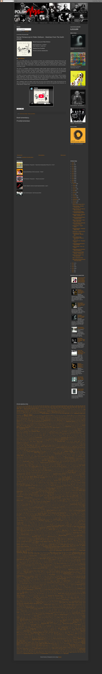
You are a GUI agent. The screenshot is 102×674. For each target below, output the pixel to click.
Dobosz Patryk (40, 441)
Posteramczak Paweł (31, 573)
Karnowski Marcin (45, 489)
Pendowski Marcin (55, 562)
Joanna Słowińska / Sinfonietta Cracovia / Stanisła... (79, 223)
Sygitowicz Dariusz (61, 609)
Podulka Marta (39, 569)
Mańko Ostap (43, 531)
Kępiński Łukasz (39, 491)
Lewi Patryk (25, 520)
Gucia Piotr (47, 466)
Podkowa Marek (26, 569)
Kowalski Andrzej (38, 505)
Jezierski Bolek (36, 480)
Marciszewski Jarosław (72, 531)
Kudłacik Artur (38, 511)
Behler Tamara (64, 416)
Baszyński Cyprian (49, 415)
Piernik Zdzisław (78, 564)
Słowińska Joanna (77, 594)
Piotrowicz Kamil (44, 567)
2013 (73, 169)
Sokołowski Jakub (59, 598)
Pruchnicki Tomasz (38, 574)
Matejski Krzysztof (45, 534)
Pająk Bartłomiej (19, 558)
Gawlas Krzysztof (27, 455)
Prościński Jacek (26, 574)
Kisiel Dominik (35, 492)
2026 (73, 271)
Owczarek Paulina (45, 557)
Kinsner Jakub (19, 492)
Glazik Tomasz (52, 457)
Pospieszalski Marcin (59, 572)
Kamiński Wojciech (72, 486)
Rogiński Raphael (67, 581)
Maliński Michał (36, 530)
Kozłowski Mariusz (56, 506)
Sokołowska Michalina (52, 598)
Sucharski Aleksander (47, 608)
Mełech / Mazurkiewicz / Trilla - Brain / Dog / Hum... (79, 221)
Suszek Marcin (24, 609)
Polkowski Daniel (82, 569)
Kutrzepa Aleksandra (35, 515)
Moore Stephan (35, 543)
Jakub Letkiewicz (69, 474)
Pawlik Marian (73, 560)
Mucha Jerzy (47, 544)
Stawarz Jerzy (64, 603)
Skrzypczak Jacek (25, 594)
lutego (74, 185)
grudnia (74, 202)
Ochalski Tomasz (36, 552)
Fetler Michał (25, 450)
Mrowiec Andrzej (37, 544)
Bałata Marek (36, 412)
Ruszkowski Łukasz (35, 584)
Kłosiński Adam (71, 494)
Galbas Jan (83, 452)
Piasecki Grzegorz (32, 564)
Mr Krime (25, 544)
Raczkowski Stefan (20, 578)
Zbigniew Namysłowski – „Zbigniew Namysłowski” (81, 365)
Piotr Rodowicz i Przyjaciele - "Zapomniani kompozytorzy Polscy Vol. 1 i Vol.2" (39, 164)
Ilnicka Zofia (69, 471)
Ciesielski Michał (79, 432)
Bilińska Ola (22, 420)
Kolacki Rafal (44, 496)
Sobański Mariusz (36, 597)
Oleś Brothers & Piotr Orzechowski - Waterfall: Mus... (78, 234)
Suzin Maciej (35, 609)
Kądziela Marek (20, 491)
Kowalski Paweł (65, 505)
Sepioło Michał (70, 589)
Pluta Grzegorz (64, 568)
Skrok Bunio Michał (81, 593)
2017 (73, 176)
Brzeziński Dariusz (35, 426)
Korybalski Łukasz (39, 501)
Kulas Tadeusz (63, 511)
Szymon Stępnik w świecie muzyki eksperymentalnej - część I (35, 185)
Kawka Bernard (41, 490)
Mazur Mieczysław (74, 535)
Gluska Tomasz (82, 457)
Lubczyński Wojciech (73, 521)
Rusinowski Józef (23, 584)
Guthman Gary (81, 466)
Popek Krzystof (46, 571)
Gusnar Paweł (75, 466)
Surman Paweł (19, 609)
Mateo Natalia (55, 534)
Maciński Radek (43, 526)
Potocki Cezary (38, 573)
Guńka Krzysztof (70, 466)
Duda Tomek (29, 445)
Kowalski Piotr (70, 505)
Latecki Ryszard (44, 516)
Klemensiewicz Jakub (77, 492)
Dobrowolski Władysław (69, 441)
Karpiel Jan (62, 489)
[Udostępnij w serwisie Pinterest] (23, 109)
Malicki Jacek (80, 529)
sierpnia (74, 195)
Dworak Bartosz (38, 446)
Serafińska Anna (82, 589)
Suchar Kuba (40, 608)
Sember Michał (41, 589)
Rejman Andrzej (53, 579)
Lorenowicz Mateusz (66, 521)
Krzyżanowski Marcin (20, 510)
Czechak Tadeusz (59, 436)
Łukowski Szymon (61, 525)
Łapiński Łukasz (27, 524)
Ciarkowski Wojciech (81, 431)
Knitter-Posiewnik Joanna (41, 495)
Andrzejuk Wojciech (67, 409)
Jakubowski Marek (39, 475)
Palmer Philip (37, 558)
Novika (61, 549)
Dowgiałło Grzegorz (82, 442)
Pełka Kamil (41, 562)
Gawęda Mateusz (20, 455)
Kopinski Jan (37, 500)
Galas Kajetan (72, 452)
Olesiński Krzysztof (43, 553)
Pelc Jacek (29, 562)
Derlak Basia (52, 440)
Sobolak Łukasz (64, 597)
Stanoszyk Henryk (55, 602)
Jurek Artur (73, 481)
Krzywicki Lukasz (77, 509)
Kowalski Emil (43, 505)
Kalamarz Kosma (79, 484)
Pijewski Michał (65, 565)
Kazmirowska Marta (60, 490)
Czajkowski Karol (76, 435)
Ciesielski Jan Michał (58, 432)
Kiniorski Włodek (82, 491)
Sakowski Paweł (50, 587)
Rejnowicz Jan (59, 579)
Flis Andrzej (58, 450)
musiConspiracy (26, 545)
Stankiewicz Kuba (40, 602)
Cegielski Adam (22, 428)
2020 (21, 113)
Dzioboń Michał (79, 447)
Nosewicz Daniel (53, 549)
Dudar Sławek (35, 445)
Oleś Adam (64, 553)
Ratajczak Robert (26, 579)
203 (22, 408)
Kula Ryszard (59, 511)
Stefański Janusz (47, 604)
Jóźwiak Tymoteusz (42, 481)
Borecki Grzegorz (58, 422)
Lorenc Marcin (59, 521)
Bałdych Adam (42, 412)
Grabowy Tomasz (31, 462)
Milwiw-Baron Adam (62, 540)
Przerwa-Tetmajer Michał (68, 574)
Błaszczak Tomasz (22, 421)
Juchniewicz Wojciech (49, 481)
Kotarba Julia (27, 504)
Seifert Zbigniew (30, 589)
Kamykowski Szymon (79, 486)
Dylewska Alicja (80, 446)
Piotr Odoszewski (33, 567)
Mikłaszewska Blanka (81, 539)
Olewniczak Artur (25, 554)
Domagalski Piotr (20, 442)
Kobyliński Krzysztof (68, 495)
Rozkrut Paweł (19, 583)
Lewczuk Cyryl (77, 519)
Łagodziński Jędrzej (20, 524)
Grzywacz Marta (42, 466)
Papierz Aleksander (25, 559)
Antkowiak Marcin (74, 409)
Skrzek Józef (19, 594)
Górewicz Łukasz (59, 461)
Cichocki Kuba (25, 432)
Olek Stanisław (24, 553)
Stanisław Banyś (82, 601)
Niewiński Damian (37, 549)
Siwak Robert (56, 592)
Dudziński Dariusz (58, 445)
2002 (27, 407)
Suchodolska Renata (55, 608)
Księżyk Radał (26, 510)
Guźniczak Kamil (28, 467)
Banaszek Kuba (61, 412)
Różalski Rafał (24, 583)
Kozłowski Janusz (37, 506)
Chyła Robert (70, 431)
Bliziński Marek (59, 420)
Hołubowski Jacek (77, 470)
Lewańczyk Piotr (64, 519)
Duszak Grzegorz (76, 445)
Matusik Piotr (68, 534)
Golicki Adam (44, 460)
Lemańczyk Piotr (22, 518)
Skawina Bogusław (73, 592)
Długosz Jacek (19, 441)
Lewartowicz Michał (71, 519)
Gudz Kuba (56, 466)
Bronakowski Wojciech (54, 425)
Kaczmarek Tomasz (43, 484)
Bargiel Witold (57, 413)
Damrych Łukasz (77, 437)
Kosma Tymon (65, 501)
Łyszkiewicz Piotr (68, 525)
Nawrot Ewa (78, 546)
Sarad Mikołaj (32, 588)
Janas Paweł (73, 475)
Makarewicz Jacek (33, 529)
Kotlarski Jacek (33, 504)
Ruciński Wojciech (50, 583)
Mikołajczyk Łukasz (20, 540)
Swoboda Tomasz (48, 609)
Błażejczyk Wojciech (48, 421)
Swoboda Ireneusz (41, 609)
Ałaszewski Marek (41, 409)
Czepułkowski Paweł (20, 437)
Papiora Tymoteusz (39, 559)
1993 (76, 405)
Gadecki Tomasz (37, 452)
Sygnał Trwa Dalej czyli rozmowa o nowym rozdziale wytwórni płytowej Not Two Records (81, 280)
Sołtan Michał (45, 599)
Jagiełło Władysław (44, 474)
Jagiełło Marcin (38, 474)
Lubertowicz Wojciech (81, 521)
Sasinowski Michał (51, 588)
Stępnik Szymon (71, 604)
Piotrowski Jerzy (65, 567)
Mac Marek (73, 525)
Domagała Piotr (26, 442)
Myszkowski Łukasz (58, 545)
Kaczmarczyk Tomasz (29, 484)
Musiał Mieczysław (20, 545)
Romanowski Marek (43, 582)
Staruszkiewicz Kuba (38, 603)
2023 (73, 266)
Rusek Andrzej (78, 583)
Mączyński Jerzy (56, 536)
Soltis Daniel (26, 599)
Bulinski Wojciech (38, 427)
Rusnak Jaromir (29, 584)
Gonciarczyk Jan (69, 460)
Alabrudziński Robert (66, 408)
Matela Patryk (50, 534)
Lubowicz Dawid (20, 522)
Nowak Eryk (83, 549)
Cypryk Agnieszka (29, 435)
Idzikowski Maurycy (54, 471)
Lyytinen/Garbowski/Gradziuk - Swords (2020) (79, 244)
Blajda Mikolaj (41, 420)
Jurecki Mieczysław (60, 481)
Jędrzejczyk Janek (43, 480)
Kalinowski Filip (53, 485)
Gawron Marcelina (46, 455)
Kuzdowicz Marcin (53, 515)
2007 (39, 407)
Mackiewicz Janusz (59, 526)
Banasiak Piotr (55, 412)
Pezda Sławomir (57, 563)
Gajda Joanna (62, 452)
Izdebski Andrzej (52, 472)
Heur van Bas (59, 470)
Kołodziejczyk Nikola (28, 497)
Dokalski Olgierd (77, 441)
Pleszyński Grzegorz (44, 568)
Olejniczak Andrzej (76, 552)
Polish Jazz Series (53, 22)
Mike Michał (76, 539)
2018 (73, 178)
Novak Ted (58, 549)
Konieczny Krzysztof (58, 499)
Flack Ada (47, 450)
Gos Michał (31, 461)
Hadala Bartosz (52, 467)
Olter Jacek (56, 554)
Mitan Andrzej (54, 541)
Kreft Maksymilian (55, 507)
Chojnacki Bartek (58, 430)
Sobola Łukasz (58, 597)
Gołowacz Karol (57, 460)
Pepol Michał (61, 562)
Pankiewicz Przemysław (81, 558)
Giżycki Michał (46, 457)
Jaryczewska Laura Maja (74, 477)
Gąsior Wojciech (31, 456)
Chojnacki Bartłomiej (64, 430)
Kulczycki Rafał (69, 511)
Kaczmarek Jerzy (37, 484)
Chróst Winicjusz (64, 431)
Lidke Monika (66, 520)
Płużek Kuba (82, 568)
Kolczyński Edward (58, 496)
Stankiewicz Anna (33, 602)
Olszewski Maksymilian (44, 554)
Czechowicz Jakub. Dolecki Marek (68, 436)
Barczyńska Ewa (52, 413)
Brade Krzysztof (36, 425)
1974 (44, 405)
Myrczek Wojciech (44, 545)
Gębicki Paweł (56, 456)
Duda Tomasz (24, 445)
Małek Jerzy (64, 530)
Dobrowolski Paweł (61, 441)
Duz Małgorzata (25, 446)
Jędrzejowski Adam (65, 480)
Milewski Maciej (44, 540)
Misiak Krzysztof (82, 540)
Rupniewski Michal (72, 583)
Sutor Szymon (30, 609)
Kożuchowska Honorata (69, 506)
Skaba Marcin (67, 592)
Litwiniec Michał (42, 521)
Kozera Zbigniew (82, 505)
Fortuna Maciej (36, 451)
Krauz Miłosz (83, 506)
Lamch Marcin (33, 516)
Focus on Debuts (34, 22)
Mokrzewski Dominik (81, 541)
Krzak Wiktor (42, 509)
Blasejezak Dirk (47, 420)
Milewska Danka (38, 540)
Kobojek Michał (49, 495)
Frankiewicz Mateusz (60, 451)
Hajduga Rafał (75, 467)
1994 (78, 405)
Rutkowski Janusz (49, 584)
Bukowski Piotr (31, 427)
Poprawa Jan (21, 572)
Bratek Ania (48, 425)
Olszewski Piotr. (51, 554)
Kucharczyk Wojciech (64, 510)
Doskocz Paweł (75, 442)
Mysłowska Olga (51, 545)
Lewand (21, 519)
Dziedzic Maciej (67, 447)
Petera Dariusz (39, 563)
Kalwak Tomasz (27, 486)
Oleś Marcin (82, 553)
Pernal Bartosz (23, 563)
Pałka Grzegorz (43, 558)
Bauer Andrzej (55, 415)
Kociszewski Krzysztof (27, 496)
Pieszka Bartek (28, 565)
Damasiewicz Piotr (65, 437)
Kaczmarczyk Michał (72, 482)
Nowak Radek (24, 550)
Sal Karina (58, 587)
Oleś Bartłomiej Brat (76, 553)
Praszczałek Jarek (59, 573)
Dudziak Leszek (45, 445)
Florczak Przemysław (69, 450)
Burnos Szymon (56, 427)
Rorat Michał (77, 582)
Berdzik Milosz (20, 417)
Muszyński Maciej (32, 545)
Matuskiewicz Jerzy (74, 534)
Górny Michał (83, 461)
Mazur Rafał (79, 535)
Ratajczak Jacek (19, 579)
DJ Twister (79, 440)
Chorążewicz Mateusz (35, 431)
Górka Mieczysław (66, 461)
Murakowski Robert (70, 544)
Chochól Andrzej (41, 430)
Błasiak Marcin (78, 420)
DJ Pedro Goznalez (73, 440)
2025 (73, 270)
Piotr (29, 567)
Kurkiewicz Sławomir (41, 514)
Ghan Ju (60, 456)
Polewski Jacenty (65, 569)
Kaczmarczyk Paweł (21, 484)
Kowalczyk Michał (54, 504)
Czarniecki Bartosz (39, 436)
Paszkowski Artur (71, 559)
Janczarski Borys (79, 475)
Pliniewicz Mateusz (58, 568)
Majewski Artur (42, 527)
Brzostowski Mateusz (49, 426)
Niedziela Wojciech (49, 548)
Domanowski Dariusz (32, 442)
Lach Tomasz (23, 516)
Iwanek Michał (23, 472)
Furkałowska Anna (25, 452)
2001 (24, 407)
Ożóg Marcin (51, 557)
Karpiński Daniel (67, 489)
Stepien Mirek (60, 604)
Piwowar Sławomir (22, 568)
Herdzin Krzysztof (48, 470)
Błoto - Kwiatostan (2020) (78, 257)
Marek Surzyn (79, 531)
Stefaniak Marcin (27, 604)
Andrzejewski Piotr (60, 409)
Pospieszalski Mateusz (76, 572)
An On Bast (47, 409)
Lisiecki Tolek (36, 521)
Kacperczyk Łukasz (42, 482)
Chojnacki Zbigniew (77, 430)
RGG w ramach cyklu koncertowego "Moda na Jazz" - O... (78, 238)
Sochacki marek (19, 598)
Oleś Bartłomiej (68, 553)
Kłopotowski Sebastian (59, 494)
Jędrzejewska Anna (50, 480)
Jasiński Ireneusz (44, 479)
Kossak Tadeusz (75, 501)
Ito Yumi (84, 471)
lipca (74, 194)
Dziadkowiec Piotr (48, 447)
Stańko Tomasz (75, 602)
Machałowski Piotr (78, 525)
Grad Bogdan (37, 462)
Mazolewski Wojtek (63, 535)
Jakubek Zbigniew (82, 474)
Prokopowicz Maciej (20, 574)
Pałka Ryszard (54, 558)
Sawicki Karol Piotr (63, 588)
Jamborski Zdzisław (54, 475)
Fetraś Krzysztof (31, 450)
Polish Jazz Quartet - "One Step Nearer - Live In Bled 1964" (81, 352)
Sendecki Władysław (48, 589)
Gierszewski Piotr (20, 457)
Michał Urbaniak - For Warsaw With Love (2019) (79, 209)
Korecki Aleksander (68, 500)
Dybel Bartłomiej (58, 446)
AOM (84, 409)
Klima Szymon (22, 494)
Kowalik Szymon (25, 505)
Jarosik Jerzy (51, 477)
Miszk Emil (25, 541)
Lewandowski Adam (33, 519)
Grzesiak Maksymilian (45, 465)
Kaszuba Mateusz (28, 490)
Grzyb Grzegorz (82, 465)
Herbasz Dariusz (41, 470)
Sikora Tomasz (35, 592)
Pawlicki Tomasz (62, 560)
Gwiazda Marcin (39, 467)
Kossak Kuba (70, 501)
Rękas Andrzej (75, 579)
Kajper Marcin (73, 484)
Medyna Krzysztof (79, 536)
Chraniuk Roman (52, 431)
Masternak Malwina (32, 534)
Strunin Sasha (23, 607)
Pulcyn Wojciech (27, 577)
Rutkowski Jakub (42, 584)
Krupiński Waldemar (32, 509)
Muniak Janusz (63, 544)
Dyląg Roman (74, 446)
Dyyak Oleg (38, 447)
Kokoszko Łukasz (38, 496)
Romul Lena (72, 582)
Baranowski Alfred (25, 413)
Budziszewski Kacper (75, 426)
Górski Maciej (19, 462)
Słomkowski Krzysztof (70, 594)
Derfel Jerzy (43, 440)
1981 (58, 405)
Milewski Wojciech (50, 540)
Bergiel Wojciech (34, 417)
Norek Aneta (47, 549)
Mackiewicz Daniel (50, 526)
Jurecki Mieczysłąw (67, 481)
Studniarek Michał (65, 607)
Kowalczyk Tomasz (60, 504)
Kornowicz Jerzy (19, 501)
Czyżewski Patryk (51, 437)
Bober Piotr (54, 421)
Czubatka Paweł (45, 437)
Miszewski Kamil (20, 541)
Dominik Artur (50, 442)
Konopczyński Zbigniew (75, 499)
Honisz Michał (19, 471)
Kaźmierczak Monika (67, 490)
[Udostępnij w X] (20, 109)
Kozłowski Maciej (50, 506)
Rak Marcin (49, 578)
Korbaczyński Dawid (55, 500)
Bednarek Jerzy (50, 416)
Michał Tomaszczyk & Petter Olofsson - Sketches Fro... (78, 253)
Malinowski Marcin (23, 530)
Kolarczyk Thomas (50, 496)
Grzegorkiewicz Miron (23, 465)
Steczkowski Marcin (20, 604)
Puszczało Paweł (48, 577)
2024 (73, 268)
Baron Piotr (67, 413)
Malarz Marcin (64, 529)
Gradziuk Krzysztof (44, 462)
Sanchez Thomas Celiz (81, 587)
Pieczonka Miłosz (49, 564)
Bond (42, 422)
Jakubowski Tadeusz (47, 475)
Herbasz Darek (34, 470)
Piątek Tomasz (43, 564)
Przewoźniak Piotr (76, 574)
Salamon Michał (68, 587)
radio (24, 578)
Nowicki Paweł (71, 550)
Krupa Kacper (25, 509)
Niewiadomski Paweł (30, 549)
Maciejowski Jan (38, 526)
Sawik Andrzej (68, 588)
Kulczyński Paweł (75, 511)
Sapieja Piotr (25, 588)
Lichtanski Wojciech (53, 520)
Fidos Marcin (37, 450)
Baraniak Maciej (19, 413)
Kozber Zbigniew (76, 505)
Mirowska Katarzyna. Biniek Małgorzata (73, 540)
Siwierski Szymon (62, 592)
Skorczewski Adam (40, 593)
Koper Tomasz (32, 500)
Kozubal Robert (62, 506)
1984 (64, 405)
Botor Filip (26, 425)
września (75, 197)
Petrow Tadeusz (51, 563)
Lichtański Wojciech (60, 520)
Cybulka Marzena (23, 435)
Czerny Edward (26, 437)
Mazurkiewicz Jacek (36, 536)
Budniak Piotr (68, 426)
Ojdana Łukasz (53, 552)
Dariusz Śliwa (83, 437)
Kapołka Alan (48, 487)
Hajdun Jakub (80, 467)
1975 (46, 405)
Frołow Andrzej (82, 451)
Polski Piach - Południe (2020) (79, 231)
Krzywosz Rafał (82, 509)
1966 (29, 405)
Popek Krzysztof (52, 571)
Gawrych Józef (75, 455)
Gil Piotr (36, 457)
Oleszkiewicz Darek (57, 553)
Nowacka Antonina (66, 549)
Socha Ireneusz (82, 597)
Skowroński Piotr (75, 593)
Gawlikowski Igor (40, 455)
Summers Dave (82, 608)
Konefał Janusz (29, 499)
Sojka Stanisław (38, 598)
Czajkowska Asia (55, 435)
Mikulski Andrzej (26, 540)
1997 (84, 405)
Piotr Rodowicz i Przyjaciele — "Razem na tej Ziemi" (33, 178)
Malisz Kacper (41, 530)
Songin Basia (55, 599)
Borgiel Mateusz (76, 422)
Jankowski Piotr (82, 476)
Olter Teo (60, 554)
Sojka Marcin (33, 598)
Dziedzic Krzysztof (60, 447)
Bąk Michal (22, 416)
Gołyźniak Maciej (63, 460)
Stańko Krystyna (62, 602)
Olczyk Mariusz (69, 552)
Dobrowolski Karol (53, 441)
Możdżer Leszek (20, 544)
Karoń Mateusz (57, 489)
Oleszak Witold (50, 553)
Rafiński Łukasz (39, 578)
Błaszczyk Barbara (28, 421)
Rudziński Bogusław (61, 583)
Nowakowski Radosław (37, 550)
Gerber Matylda (51, 456)
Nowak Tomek (30, 550)
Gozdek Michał (41, 461)
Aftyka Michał (53, 408)
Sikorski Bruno (40, 592)
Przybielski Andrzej (20, 576)
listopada (75, 201)
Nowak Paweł (19, 550)
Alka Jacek (36, 409)
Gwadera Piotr (34, 467)
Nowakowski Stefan (52, 550)
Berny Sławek (39, 417)
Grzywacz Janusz (27, 466)
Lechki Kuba (68, 516)
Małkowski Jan (76, 530)
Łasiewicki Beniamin (33, 524)
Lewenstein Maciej (20, 520)
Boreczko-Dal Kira (65, 422)
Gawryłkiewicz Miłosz (81, 455)
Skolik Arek (22, 593)
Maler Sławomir (69, 529)
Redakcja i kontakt (75, 22)
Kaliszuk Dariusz (21, 486)
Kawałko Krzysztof (35, 490)
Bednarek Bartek (38, 416)
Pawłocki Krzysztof (22, 562)
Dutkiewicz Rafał (19, 446)
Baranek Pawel (82, 412)
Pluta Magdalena (70, 568)
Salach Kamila (62, 587)
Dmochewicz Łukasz (25, 441)
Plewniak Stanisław (51, 568)
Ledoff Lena (73, 516)
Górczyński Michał (52, 461)
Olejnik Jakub (82, 552)
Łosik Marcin (63, 524)
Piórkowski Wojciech (77, 567)
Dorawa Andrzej (56, 442)
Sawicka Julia (56, 588)
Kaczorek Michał (51, 484)
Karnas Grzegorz (38, 489)
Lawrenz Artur (54, 516)
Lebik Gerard (63, 516)
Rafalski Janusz (33, 578)
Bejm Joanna (75, 416)
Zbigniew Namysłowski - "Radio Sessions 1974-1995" (81, 291)
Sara (29, 588)
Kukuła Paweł (54, 511)
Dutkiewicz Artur (82, 445)
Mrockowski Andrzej (30, 544)
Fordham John (82, 450)
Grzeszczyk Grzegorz (66, 465)
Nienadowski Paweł (22, 549)
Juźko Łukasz (19, 482)
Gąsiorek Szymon (37, 456)
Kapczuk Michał (31, 487)
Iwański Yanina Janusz (40, 472)
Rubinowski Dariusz (36, 583)
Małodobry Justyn (82, 530)
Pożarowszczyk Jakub (45, 573)
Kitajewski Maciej (50, 492)
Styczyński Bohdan (80, 607)
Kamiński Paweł (66, 486)
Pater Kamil (81, 559)
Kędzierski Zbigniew (26, 491)
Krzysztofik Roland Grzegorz (63, 509)
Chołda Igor (21, 431)
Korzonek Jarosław (53, 501)
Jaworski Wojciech (82, 479)
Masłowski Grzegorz (25, 534)
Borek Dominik (70, 422)
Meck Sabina (73, 536)
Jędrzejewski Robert (57, 480)
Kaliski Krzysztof (78, 485)
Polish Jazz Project (64, 22)
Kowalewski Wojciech (81, 504)
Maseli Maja (19, 534)
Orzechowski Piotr (33, 555)
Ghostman (65, 456)
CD (82, 427)
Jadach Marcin (28, 474)
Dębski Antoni (56, 440)
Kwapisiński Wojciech (66, 515)
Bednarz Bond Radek (57, 416)
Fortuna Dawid (30, 451)
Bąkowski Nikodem (32, 416)
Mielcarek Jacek (32, 539)
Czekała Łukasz (77, 436)
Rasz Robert (83, 578)
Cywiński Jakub (42, 435)
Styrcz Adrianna (27, 608)
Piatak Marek (38, 564)
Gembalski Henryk (44, 456)
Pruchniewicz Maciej (45, 574)
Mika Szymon (70, 539)
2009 (73, 163)
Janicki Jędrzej (33, 476)
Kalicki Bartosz (40, 485)
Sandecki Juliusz (20, 588)
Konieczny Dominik (51, 499)
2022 (73, 265)
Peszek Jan (34, 563)
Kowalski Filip (48, 505)
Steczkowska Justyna (81, 603)
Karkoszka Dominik (20, 489)
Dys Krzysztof (33, 447)
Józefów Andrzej (36, 481)
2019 (73, 180)
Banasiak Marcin (48, 412)
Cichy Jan (35, 432)
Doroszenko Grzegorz (62, 442)
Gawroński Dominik (60, 455)
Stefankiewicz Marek (34, 604)
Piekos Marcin (54, 564)
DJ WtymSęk (83, 440)
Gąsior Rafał (26, 456)
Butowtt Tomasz (68, 427)
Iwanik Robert (28, 472)
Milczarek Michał (32, 540)
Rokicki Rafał (23, 582)
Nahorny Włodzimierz (25, 546)
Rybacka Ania (73, 584)
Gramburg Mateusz (58, 462)
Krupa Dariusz (20, 509)
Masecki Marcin (76, 532)
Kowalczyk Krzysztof (47, 504)
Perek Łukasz (66, 562)
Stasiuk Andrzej (45, 603)
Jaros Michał (42, 477)
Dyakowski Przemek (51, 446)
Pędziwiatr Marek (63, 563)
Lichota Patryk (46, 520)
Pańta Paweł (19, 559)
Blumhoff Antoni (73, 420)
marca (74, 187)
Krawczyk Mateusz (32, 507)
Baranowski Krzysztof (32, 413)
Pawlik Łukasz (67, 560)
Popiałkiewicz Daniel (59, 571)
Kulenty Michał (80, 511)
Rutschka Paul (68, 584)
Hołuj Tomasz (83, 470)
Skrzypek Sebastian (44, 594)
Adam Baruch (21, 58)
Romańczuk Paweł (58, 582)
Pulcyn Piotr (21, 577)
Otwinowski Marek (39, 557)
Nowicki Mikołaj (65, 550)
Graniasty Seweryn (66, 462)
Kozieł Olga (19, 506)
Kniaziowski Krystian (26, 495)
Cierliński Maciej (51, 432)
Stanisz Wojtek (26, 602)
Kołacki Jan (64, 496)
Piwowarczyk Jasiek (29, 568)
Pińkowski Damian (25, 567)
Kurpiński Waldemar (49, 514)
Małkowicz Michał (70, 530)
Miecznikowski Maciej (25, 539)
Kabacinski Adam (25, 482)
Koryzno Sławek (46, 501)
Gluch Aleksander (77, 457)
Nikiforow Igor (42, 549)
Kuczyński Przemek (31, 511)
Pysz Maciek (61, 577)
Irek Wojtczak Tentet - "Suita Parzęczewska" (81, 378)
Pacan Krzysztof (64, 557)
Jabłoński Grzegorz (58, 472)
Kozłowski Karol (44, 506)
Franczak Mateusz (43, 451)
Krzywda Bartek (71, 509)
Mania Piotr (23, 531)
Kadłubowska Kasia (57, 484)
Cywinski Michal (35, 435)
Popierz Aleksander (71, 571)
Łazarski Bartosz (46, 524)
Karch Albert (76, 487)
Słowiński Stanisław (21, 596)
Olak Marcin (63, 552)
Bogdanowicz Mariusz (70, 421)
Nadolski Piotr (78, 545)
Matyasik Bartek (44, 535)
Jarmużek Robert (36, 477)
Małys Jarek (19, 531)
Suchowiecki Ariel (62, 608)
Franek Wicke (49, 451)
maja (74, 190)
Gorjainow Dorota (20, 461)
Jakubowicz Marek (25, 475)
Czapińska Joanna (27, 436)
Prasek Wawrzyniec (52, 573)
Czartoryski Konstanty (47, 436)
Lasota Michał (38, 516)
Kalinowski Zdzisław (67, 485)
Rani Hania (73, 578)
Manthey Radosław (38, 531)
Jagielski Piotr (33, 474)
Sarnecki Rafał (38, 588)
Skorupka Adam (47, 593)
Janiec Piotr (51, 476)
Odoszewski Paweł (46, 552)
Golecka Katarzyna (38, 460)
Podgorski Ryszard (20, 569)
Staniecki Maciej (76, 601)
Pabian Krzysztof (58, 557)
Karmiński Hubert (26, 489)
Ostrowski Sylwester (23, 557)
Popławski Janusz (78, 571)
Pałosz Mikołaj (60, 558)
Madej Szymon (77, 526)
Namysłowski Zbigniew (56, 546)
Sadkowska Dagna (20, 587)
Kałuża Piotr (38, 486)
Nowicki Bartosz (59, 550)
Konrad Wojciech (26, 500)
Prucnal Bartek (52, 574)
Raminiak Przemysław (61, 578)
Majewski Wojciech (20, 529)
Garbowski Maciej (58, 453)
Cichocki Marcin (31, 432)
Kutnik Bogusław (28, 515)
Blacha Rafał (36, 420)
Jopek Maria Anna (20, 481)
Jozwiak (31, 481)
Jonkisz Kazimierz (77, 480)
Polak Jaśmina (59, 569)
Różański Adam (30, 583)
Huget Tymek (32, 471)
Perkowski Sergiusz (72, 562)
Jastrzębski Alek (68, 479)
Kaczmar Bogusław (50, 482)
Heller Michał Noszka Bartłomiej (26, 470)
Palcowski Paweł (31, 558)
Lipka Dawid (81, 520)
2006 (36, 407)
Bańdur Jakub (77, 412)
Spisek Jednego (19, 601)
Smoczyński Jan (51, 596)
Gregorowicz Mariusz (73, 462)
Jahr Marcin (63, 474)
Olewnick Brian (19, 554)
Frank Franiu (54, 451)
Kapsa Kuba (58, 487)
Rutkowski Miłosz (62, 584)
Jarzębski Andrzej (82, 477)
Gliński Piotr (62, 457)
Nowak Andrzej (73, 549)
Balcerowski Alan (19, 412)
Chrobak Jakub (58, 431)
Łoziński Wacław (76, 524)
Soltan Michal (21, 599)
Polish (69, 569)
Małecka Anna (54, 530)
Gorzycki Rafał (26, 461)
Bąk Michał (26, 416)
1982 (60, 405)
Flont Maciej (62, 450)
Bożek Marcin (30, 425)
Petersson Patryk (45, 563)
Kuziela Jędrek (59, 515)
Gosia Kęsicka (36, 461)
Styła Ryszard (21, 608)
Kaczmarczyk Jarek (65, 482)
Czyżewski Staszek (57, 437)
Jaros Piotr (47, 477)
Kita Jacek (45, 492)
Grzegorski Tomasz (31, 465)
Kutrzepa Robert (42, 515)
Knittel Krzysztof (34, 495)
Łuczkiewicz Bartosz (27, 525)
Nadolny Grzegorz (65, 545)
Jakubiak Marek (19, 475)
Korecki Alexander (75, 500)
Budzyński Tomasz (82, 426)
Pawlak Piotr (50, 560)
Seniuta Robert (65, 589)
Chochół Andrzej (47, 430)
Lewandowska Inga (26, 519)
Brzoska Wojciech (41, 426)
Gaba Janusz (31, 452)
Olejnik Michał (19, 553)
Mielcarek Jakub (39, 539)
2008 (41, 407)
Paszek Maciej (65, 559)
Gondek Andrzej (75, 460)
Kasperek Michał (79, 489)
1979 (54, 405)
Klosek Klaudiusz (45, 494)
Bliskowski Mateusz (53, 420)
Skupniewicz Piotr (58, 594)
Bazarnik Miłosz (70, 415)
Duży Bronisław (31, 446)
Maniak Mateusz (28, 531)
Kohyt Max (33, 496)
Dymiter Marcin (22, 447)
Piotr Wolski (38, 567)
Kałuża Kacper (32, 486)
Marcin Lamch (53, 531)
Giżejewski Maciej (41, 457)
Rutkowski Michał (56, 584)
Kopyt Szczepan (48, 500)
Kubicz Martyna (43, 510)
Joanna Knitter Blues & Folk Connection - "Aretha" (33, 171)
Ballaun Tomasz (31, 412)
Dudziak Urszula (51, 445)
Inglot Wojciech (79, 471)
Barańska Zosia (39, 413)
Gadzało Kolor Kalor (48, 452)
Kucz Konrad (25, 511)
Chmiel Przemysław (34, 430)
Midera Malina (19, 539)
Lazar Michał (59, 516)
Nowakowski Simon (44, 550)
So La (31, 597)
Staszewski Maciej (51, 603)
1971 (37, 405)
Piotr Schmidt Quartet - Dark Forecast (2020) (32, 192)
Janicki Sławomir (45, 476)
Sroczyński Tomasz (38, 601)
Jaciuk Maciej (79, 472)
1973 (41, 405)
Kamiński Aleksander (59, 486)
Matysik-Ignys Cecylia (51, 535)
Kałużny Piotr (42, 486)
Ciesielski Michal (73, 432)
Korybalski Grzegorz (32, 501)
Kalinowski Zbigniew (59, 485)
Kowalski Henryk (54, 505)
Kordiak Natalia (62, 500)
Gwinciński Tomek (46, 467)
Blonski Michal (65, 420)
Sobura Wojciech (70, 597)
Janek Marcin (21, 476)
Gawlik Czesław (34, 455)
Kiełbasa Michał (57, 491)
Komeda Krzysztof (47, 497)
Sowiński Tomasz (65, 599)
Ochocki (41, 552)
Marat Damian (48, 531)
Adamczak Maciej (35, 408)
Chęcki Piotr (79, 428)
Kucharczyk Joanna (57, 510)
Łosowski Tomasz (69, 524)
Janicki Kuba (39, 476)
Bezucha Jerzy (58, 417)
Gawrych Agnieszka (67, 455)
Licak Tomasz (41, 520)
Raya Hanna (36, 579)
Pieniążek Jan (59, 564)
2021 (73, 263)
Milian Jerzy (56, 540)
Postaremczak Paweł (23, 573)
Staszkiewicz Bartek (58, 603)
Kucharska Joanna (72, 510)
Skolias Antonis (79, 592)
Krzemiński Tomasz (55, 509)
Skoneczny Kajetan (33, 593)
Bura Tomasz (50, 427)
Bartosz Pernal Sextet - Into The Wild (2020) (78, 255)
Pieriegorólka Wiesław (71, 564)
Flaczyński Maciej (52, 450)
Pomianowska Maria (32, 571)
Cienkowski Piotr (45, 432)
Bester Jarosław (45, 417)
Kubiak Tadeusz (38, 510)
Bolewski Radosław (30, 422)
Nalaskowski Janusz (39, 546)
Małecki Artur (60, 530)
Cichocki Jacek (19, 432)
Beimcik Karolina (70, 416)
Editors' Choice (24, 22)
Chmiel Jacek (22, 430)
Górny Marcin (78, 461)
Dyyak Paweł (42, 447)
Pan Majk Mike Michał (73, 558)
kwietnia (74, 188)
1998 (17, 407)
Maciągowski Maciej (31, 526)
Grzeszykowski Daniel (74, 465)
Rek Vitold (64, 579)
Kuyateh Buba (47, 515)
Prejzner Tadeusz (75, 573)
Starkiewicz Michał (81, 602)
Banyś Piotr (72, 412)
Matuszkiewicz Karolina (30, 535)
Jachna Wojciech (72, 472)
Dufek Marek (63, 445)
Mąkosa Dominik (68, 536)
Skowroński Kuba (68, 593)
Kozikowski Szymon (24, 506)
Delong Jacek (19, 440)
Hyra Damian (43, 471)
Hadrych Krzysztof (64, 467)
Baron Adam (62, 413)
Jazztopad (18, 480)
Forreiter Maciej (24, 451)
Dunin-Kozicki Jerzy (69, 445)
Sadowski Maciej (34, 587)
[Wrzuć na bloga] (18, 109)
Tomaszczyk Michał (31, 113)
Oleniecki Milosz (37, 553)
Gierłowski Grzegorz (81, 456)
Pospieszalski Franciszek (50, 572)
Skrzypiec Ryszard (51, 594)
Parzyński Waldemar (52, 559)
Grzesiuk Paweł (60, 465)
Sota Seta (60, 599)
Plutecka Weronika (76, 568)
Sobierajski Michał (52, 597)
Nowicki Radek (82, 550)
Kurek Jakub (29, 514)
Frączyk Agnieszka (77, 451)
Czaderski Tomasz (48, 435)
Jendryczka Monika (30, 480)
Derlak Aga (47, 440)
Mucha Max (51, 544)
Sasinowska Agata (44, 588)
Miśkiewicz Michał (47, 541)
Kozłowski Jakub (31, 506)
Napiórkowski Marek (65, 546)
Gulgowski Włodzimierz (62, 466)
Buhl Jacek (19, 427)
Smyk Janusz (27, 597)
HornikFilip (23, 471)
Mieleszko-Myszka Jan (54, 539)
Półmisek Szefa (43, 22)
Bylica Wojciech (74, 427)
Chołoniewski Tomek (27, 431)
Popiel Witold (65, 571)
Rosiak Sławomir (82, 582)
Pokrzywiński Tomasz (52, 569)
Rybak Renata (79, 584)
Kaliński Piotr (73, 485)
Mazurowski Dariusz (43, 536)
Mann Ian (32, 531)
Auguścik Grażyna (50, 411)
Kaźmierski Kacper (74, 490)
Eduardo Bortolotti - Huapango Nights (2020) (79, 229)
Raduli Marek (27, 578)
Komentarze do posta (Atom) (27, 157)
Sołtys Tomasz (50, 599)
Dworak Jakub (44, 446)
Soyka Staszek (72, 599)
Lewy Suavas (36, 520)
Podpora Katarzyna (33, 569)
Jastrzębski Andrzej (75, 479)
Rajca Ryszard (44, 578)
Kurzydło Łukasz (68, 514)
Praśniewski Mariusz (67, 573)
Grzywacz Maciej (34, 466)
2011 (73, 166)
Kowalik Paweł (19, 505)
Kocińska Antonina (82, 495)
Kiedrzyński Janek (51, 491)
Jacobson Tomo (22, 474)
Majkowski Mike (26, 529)
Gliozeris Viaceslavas (69, 457)
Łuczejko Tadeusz (20, 525)
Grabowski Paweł (25, 462)
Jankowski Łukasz (76, 476)
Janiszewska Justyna (57, 476)
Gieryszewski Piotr (26, 457)
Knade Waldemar (82, 494)
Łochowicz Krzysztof (57, 524)
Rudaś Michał (55, 583)
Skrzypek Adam (38, 594)
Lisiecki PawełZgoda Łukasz (29, 521)
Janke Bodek (63, 476)
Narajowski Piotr (73, 546)
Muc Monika (42, 544)
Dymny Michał (27, 447)
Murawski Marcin (82, 544)
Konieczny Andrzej (44, 499)
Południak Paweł (19, 571)
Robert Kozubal (80, 579)
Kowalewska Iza (67, 504)
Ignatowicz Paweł (64, 471)
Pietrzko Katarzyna (47, 565)
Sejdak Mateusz (36, 589)
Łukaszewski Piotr (53, 525)
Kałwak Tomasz (47, 486)
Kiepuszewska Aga (64, 491)
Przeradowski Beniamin (59, 574)
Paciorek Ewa (83, 557)
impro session (74, 471)
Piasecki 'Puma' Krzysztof (23, 564)
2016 (73, 175)
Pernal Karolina (28, 563)
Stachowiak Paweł (57, 601)
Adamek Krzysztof (42, 408)
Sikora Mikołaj (30, 592)
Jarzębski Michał (19, 479)
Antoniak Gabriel (80, 409)
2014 (73, 171)
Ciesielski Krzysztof (66, 432)
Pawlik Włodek (78, 560)
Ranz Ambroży (77, 578)
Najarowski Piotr (32, 546)
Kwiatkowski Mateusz (81, 515)
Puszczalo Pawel (42, 577)
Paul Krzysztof (29, 560)
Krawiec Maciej (39, 507)
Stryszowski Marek (44, 607)
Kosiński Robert (59, 501)
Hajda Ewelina (70, 467)
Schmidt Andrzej (74, 588)
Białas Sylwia (63, 417)
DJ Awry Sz (68, 440)
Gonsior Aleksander (82, 460)
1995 (80, 405)
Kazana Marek (54, 490)
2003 (29, 407)
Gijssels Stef (32, 457)
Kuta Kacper (22, 515)
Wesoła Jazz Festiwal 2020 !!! (79, 204)
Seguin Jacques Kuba (22, 589)
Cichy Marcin (40, 432)
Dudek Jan (40, 445)
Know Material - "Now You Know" (81, 328)
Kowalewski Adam (73, 504)
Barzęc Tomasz (35, 415)
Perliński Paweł (79, 562)
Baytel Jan (65, 415)
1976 (48, 405)
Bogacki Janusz (63, 421)
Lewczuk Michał (82, 519)
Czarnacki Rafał (33, 436)
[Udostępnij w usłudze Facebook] (21, 109)
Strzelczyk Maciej (52, 607)
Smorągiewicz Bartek (20, 597)
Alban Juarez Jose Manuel (75, 408)
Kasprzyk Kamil (22, 490)
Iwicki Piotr (47, 472)
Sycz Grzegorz (54, 609)
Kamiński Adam (53, 486)
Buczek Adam (55, 426)
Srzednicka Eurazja (46, 601)
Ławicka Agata (40, 524)
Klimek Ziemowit (34, 494)
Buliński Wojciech (44, 427)
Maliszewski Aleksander (48, 530)
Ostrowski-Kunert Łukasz (31, 557)
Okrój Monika (58, 552)
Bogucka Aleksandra (79, 421)
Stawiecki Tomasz (75, 603)
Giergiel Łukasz (74, 456)
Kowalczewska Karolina (40, 504)
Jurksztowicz (77, 481)
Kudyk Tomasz (43, 511)
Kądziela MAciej (82, 490)
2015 (73, 173)
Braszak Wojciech (43, 425)
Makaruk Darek (39, 529)
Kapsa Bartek (53, 487)
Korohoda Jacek (25, 501)
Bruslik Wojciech (67, 425)
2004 (31, 407)
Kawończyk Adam (47, 490)
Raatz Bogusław (67, 577)
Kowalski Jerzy (59, 505)
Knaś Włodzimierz (20, 495)
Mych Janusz (38, 545)
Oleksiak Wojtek (31, 553)
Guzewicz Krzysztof (21, 467)
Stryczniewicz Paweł (37, 607)
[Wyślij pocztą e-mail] (17, 109)
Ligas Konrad (71, 520)
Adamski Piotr (48, 408)
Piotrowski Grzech (58, 567)
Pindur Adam (19, 567)
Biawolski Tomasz (82, 417)
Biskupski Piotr (31, 420)
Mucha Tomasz (57, 544)
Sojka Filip (24, 598)
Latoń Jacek (49, 516)
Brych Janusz (79, 425)
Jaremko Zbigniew (29, 477)
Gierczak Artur (69, 456)
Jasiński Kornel (49, 479)
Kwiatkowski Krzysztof (74, 515)
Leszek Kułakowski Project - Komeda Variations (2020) (78, 212)
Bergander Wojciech (27, 417)
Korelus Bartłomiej (82, 500)
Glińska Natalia (57, 457)
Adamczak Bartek (27, 408)
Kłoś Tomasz (77, 494)
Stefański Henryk (41, 604)
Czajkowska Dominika (62, 435)
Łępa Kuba (51, 524)
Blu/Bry (69, 420)
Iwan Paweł (19, 472)
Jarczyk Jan (19, 477)
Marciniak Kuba (59, 531)
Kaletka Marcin (35, 485)
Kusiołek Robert (74, 514)
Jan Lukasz (69, 475)
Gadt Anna (43, 452)
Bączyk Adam (75, 415)
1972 (39, 405)
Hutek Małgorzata (38, 471)
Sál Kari (54, 587)
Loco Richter (55, 521)
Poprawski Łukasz (28, 572)
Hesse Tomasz (54, 470)
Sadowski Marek (40, 587)
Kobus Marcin (55, 495)
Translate (27, 31)
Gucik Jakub (51, 466)
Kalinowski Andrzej (47, 485)
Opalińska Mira (65, 554)
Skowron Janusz (61, 593)
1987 (70, 405)
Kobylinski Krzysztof (61, 495)
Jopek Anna (83, 480)
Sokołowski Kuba (73, 598)
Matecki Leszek (39, 534)
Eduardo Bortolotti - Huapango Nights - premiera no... (79, 215)
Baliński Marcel (25, 412)
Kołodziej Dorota (82, 496)
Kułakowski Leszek (55, 513)
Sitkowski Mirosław (51, 592)
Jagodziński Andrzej (57, 474)
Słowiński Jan (83, 594)
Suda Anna (68, 608)
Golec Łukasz (27, 460)
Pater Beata (76, 559)
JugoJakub (55, 481)
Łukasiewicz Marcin (34, 525)
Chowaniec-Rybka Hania (45, 431)
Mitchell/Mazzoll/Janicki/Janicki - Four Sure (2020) (79, 260)
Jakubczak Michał (76, 474)
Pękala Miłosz (69, 563)
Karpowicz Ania (73, 489)
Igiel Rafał (59, 471)
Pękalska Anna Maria (75, 563)
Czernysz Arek (32, 437)
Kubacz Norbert (32, 510)
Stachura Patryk (70, 601)
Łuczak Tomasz (82, 524)
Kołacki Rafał (69, 496)
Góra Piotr (46, 461)
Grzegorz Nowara (38, 465)
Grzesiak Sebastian (53, 465)
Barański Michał (45, 413)
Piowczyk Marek (71, 567)
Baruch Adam (24, 113)
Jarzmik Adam (31, 479)
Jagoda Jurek (50, 474)
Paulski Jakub (35, 560)
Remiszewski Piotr (69, 579)
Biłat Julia (26, 420)
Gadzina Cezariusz (56, 452)
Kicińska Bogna (45, 491)
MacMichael (65, 526)
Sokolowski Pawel (44, 598)
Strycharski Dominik (30, 607)
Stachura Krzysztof (64, 601)
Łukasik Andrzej (40, 525)
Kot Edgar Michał (22, 504)
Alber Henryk (83, 408)
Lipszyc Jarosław (21, 521)
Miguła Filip (66, 539)
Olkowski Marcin (31, 554)
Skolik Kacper (27, 593)
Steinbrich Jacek (55, 604)
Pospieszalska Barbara (42, 572)
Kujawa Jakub (48, 511)
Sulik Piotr (78, 608)
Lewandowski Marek (48, 519)
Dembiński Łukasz (25, 440)
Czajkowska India (69, 435)
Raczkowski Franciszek (80, 577)
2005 (34, 407)
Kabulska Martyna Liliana (33, 482)
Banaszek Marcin (67, 412)
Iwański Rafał (33, 472)
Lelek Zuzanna (78, 516)
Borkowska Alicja (82, 422)
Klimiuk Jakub (39, 494)
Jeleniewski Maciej (24, 480)
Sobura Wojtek (76, 597)
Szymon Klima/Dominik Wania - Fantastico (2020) (79, 218)
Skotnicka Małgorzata (53, 593)
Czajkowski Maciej (82, 435)
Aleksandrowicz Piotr (20, 409)
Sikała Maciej (24, 592)
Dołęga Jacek (82, 441)
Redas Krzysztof (47, 579)
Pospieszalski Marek (67, 572)
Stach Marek (52, 601)
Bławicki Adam (42, 421)
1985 (66, 405)
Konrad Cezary (20, 500)
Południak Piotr (25, 571)
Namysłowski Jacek (47, 546)
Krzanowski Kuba (48, 509)
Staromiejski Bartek (20, 603)
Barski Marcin (72, 413)
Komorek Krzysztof (56, 497)
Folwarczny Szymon (76, 450)
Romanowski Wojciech (51, 582)
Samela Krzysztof (74, 587)
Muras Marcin (76, 544)
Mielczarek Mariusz (46, 539)
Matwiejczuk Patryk (38, 535)
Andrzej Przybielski (53, 409)
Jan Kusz (64, 475)
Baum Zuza (61, 415)
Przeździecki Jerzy (82, 574)
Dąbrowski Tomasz (64, 439)
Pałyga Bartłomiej (66, 558)
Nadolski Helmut (73, 545)
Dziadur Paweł (53, 447)
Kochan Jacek (75, 495)
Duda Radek (19, 445)
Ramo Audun (68, 578)
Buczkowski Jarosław (61, 426)
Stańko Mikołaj (68, 602)
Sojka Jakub (28, 598)
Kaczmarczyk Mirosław (81, 482)
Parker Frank (45, 559)
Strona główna (41, 155)
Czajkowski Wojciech (20, 436)
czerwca (74, 192)
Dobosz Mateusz (33, 441)
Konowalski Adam (82, 499)
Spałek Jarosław (77, 599)
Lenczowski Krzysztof (36, 518)
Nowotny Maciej (22, 552)
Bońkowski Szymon (46, 422)
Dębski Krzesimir (63, 440)
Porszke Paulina (34, 572)
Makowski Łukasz (59, 529)
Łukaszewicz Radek (46, 525)
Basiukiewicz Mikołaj (42, 415)
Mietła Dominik (60, 539)
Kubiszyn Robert (49, 510)
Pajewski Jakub (25, 558)
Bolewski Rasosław (37, 422)
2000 (22, 407)
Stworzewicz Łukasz (73, 607)
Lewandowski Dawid (41, 519)
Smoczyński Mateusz (59, 596)
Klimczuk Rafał (27, 494)
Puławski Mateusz (34, 577)
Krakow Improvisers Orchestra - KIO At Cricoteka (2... (79, 250)
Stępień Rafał (65, 604)
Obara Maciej (30, 552)
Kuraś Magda (19, 514)
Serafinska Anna (76, 589)
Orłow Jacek (76, 554)
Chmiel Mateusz (28, 430)
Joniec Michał (71, 480)
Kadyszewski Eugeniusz (66, 484)
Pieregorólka (64, 564)
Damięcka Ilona (72, 437)
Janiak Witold (27, 476)
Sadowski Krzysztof (27, 587)
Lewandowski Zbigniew (57, 519)
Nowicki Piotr (76, 550)
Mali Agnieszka (75, 529)
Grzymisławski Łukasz (20, 466)
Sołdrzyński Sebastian (32, 599)
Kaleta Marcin (22, 485)
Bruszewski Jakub (74, 425)
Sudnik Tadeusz (73, 608)
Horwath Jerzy (27, 471)
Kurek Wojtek (34, 514)
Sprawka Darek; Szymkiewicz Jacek (29, 601)
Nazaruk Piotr (83, 546)
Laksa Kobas (28, 516)
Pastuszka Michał (59, 559)
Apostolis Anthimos (20, 411)
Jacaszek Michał (65, 472)
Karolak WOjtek (51, 489)
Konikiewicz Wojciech (66, 499)
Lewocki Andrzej (30, 520)
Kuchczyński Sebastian (80, 510)
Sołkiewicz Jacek (39, 599)
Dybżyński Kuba (64, 446)
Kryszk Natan (38, 509)
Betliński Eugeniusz (51, 417)
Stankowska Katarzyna (48, 602)
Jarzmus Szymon (37, 479)
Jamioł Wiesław (60, 475)
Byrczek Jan (79, 427)
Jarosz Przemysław (66, 477)
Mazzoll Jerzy (50, 536)
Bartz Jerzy (21, 415)
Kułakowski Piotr (63, 513)
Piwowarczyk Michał (36, 568)
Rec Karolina (41, 579)
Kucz (17, 511)
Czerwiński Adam (38, 437)
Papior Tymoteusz (33, 559)
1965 (27, 405)
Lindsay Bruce (76, 520)
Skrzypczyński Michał (31, 594)
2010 (73, 164)
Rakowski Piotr (54, 578)
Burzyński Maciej (62, 427)
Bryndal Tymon (22, 426)
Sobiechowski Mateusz (44, 597)
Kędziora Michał (33, 491)
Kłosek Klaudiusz (66, 494)
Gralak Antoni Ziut (51, 462)
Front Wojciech (19, 452)
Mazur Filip (69, 535)
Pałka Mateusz (49, 558)
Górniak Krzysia (73, 461)
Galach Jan (68, 452)
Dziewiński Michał (73, 447)
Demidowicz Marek (31, 440)
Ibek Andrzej (48, 471)
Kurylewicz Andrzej (61, 514)
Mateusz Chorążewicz (62, 534)
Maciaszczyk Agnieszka (24, 526)
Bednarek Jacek (44, 416)
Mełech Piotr (21, 538)
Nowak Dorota (78, 549)
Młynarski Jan (66, 541)
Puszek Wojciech (55, 577)
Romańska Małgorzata (66, 582)
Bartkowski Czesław (78, 413)
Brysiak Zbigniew (28, 426)
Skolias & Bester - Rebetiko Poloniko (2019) (78, 207)
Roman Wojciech (29, 582)
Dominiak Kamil (45, 442)
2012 (73, 168)
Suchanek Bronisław (34, 608)
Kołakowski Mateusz (75, 496)
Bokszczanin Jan (24, 422)
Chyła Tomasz (75, 431)
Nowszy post (19, 155)
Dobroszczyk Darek (46, 441)
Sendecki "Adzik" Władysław (57, 589)
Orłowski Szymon (82, 554)
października (75, 199)
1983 (62, 405)
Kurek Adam (24, 514)
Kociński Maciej (20, 496)
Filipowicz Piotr (42, 450)
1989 (72, 405)
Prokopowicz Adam (81, 573)
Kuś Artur (79, 514)
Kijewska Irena (70, 491)
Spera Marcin (83, 599)
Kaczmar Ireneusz (57, 482)
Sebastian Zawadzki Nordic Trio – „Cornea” (81, 316)
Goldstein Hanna (22, 460)
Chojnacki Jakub (71, 430)
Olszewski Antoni (37, 554)
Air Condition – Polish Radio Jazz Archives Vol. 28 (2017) (81, 305)
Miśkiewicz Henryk (39, 541)
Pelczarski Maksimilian (35, 562)
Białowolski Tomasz (76, 417)
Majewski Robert (81, 527)
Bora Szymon (52, 422)
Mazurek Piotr (21, 536)
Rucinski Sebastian (43, 583)
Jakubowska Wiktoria (32, 475)
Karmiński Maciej (32, 489)
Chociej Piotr (52, 430)
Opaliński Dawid (71, 554)
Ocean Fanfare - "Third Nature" (81, 390)
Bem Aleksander (80, 416)
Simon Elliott (45, 592)
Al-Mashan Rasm (59, 408)
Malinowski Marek (30, 530)
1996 (82, 405)
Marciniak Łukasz (65, 531)
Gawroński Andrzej (53, 455)
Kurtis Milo (55, 514)
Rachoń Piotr (72, 577)
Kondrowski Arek (23, 499)
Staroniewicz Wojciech (28, 603)
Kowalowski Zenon (31, 505)
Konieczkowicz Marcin (36, 499)
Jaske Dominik (55, 479)
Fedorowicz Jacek (20, 450)
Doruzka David (69, 442)
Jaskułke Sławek (61, 479)
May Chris (57, 535)
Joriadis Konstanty (26, 481)
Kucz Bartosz (21, 511)
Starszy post (63, 155)
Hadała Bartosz (57, 467)
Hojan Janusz (64, 470)
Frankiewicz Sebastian (68, 451)
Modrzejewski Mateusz (73, 541)
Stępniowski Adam (78, 604)
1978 (52, 405)
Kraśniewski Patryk (77, 506)
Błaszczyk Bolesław (35, 421)
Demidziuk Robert (38, 440)
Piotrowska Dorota (51, 567)
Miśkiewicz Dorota (31, 541)
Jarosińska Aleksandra (58, 477)
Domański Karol (39, 442)
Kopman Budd (42, 500)
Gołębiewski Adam (50, 460)
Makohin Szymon (45, 529)
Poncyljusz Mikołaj (39, 571)
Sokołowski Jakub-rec (66, 598)
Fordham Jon (19, 451)
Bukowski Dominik (25, 427)
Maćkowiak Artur (70, 526)
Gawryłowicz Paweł (20, 456)
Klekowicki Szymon (69, 492)
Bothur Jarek (21, 425)
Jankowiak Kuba (69, 476)
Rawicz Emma (31, 579)
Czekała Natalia (82, 436)
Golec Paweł (32, 460)
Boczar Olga (58, 421)
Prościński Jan (31, 574)
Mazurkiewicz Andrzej (28, 536)
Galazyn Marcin (78, 452)
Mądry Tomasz (62, 536)
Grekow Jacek (79, 462)
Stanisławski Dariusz (20, 602)
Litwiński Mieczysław (48, 521)
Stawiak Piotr (69, 603)
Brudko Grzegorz (62, 425)
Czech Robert (53, 436)
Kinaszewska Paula (76, 491)
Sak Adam (45, 587)
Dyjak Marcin (69, 446)
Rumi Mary (67, 583)
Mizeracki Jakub (60, 541)
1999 (20, 407)
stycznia (74, 183)
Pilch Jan (70, 565)
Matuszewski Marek (22, 535)
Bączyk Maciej (81, 415)
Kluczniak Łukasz (51, 494)
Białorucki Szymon (69, 417)
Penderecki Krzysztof (48, 562)
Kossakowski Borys (82, 501)
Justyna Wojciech (82, 481)
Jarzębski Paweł (26, 479)
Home (16, 22)
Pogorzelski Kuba (45, 569)
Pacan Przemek (70, 557)
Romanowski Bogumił (35, 582)
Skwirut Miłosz (63, 594)
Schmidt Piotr (80, 588)
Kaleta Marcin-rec (28, 485)
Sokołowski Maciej (80, 598)
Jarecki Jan (24, 477)
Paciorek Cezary (77, 557)
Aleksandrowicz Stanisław (29, 409)
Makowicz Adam (52, 529)
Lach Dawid (19, 516)
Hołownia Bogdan (71, 470)
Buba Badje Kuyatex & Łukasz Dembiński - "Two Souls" (81, 340)
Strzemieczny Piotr (58, 607)
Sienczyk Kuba (19, 592)
